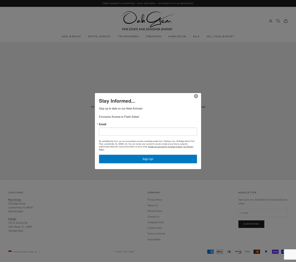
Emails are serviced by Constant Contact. (165, 146)
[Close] (198, 96)
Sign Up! (148, 159)
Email (102, 124)
